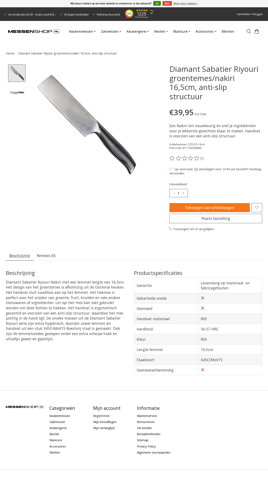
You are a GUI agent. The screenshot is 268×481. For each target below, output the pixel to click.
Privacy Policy (146, 446)
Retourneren (146, 422)
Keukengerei (58, 428)
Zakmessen (57, 422)
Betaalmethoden (148, 434)
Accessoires (57, 446)
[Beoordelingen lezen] (184, 158)
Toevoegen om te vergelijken (193, 229)
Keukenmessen (59, 416)
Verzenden (144, 428)
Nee (167, 3)
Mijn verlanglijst (104, 428)
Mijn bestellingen (105, 422)
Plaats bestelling (215, 218)
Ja (157, 3)
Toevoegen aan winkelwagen (209, 207)
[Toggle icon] (249, 31)
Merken (228, 31)
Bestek (54, 434)
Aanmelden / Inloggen (250, 14)
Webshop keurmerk (108, 14)
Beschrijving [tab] (19, 255)
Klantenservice (147, 416)
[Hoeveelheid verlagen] (174, 193)
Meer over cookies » (186, 3)
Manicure (55, 440)
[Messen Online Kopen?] (33, 31)
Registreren (101, 416)
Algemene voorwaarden (153, 452)
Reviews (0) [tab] (46, 255)
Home (10, 53)
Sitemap (142, 440)
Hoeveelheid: (178, 184)
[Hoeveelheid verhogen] (183, 193)
